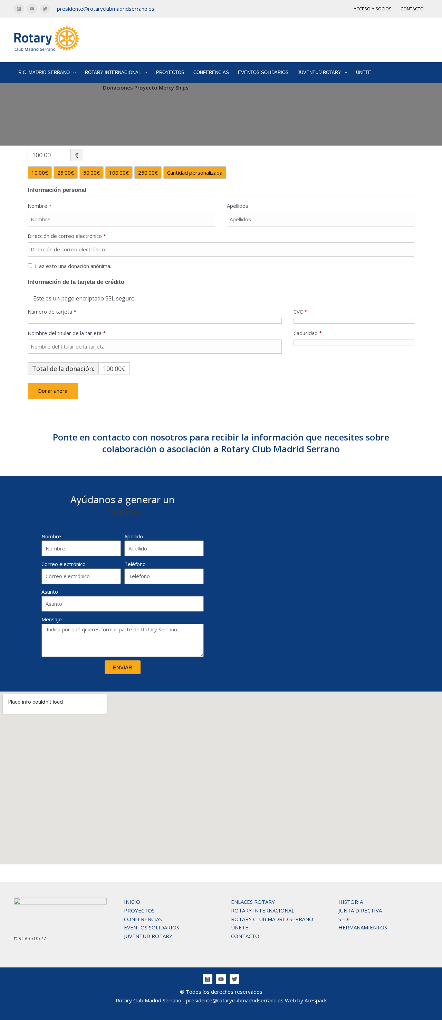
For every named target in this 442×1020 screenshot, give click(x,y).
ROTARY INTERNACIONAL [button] (113, 72)
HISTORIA (350, 901)
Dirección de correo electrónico (67, 235)
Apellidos (238, 205)
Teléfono (135, 563)
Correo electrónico (63, 563)
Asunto (49, 591)
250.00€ (148, 172)
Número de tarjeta (52, 311)
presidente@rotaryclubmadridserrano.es (105, 8)
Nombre (39, 205)
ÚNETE (363, 72)
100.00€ (119, 172)
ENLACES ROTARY (253, 901)
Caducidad (308, 333)
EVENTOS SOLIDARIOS (263, 72)
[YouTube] (32, 9)
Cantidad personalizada (194, 172)
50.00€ (91, 172)
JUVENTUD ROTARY (148, 936)
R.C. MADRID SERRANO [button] (44, 72)
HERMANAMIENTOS (362, 927)
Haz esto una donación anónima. (73, 265)
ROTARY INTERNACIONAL (262, 910)
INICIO (132, 901)
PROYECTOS (170, 72)
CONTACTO (412, 9)
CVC (300, 311)
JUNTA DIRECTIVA (360, 910)
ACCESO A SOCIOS (373, 9)
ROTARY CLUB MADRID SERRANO (272, 919)
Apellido (133, 536)
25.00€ (65, 172)
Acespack (316, 1000)
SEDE (344, 919)
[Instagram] (19, 9)
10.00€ (39, 172)
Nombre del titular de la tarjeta (67, 333)
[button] (73, 72)
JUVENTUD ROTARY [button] (319, 72)
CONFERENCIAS (211, 72)
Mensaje (51, 619)
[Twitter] (45, 9)
